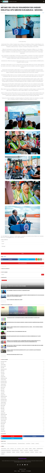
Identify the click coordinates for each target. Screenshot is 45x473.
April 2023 (22, 370)
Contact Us (23, 471)
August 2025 (22, 413)
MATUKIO (32, 452)
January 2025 (22, 402)
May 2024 (22, 390)
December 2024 (22, 400)
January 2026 (22, 420)
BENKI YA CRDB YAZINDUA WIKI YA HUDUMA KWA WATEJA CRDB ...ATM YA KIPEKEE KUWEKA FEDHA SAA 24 (25, 327)
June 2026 (22, 428)
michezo (37, 443)
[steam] (18, 465)
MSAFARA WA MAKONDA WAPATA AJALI (15, 354)
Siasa (41, 452)
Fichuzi (24, 469)
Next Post (42, 266)
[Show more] (43, 259)
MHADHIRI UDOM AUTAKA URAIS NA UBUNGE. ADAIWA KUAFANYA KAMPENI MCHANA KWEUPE (25, 322)
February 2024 (22, 385)
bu (15, 448)
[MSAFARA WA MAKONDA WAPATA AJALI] (3, 356)
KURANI (21, 450)
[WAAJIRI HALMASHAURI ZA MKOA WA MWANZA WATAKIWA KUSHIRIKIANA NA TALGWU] (3, 337)
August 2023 (22, 376)
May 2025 (22, 408)
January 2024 (22, 384)
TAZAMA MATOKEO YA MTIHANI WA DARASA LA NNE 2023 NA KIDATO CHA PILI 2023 (23, 317)
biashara (12, 448)
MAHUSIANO (9, 452)
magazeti (31, 450)
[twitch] (27, 465)
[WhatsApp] (39, 259)
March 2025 (22, 405)
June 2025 (22, 410)
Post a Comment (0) (22, 263)
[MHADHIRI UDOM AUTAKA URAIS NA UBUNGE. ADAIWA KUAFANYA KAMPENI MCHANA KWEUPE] (3, 323)
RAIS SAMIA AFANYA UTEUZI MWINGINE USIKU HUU (16, 331)
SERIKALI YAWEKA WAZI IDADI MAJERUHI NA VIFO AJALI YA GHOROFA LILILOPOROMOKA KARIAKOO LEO (24, 350)
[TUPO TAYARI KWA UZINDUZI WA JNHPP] (3, 301)
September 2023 (22, 378)
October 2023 (22, 379)
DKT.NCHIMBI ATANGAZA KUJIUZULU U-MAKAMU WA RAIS (18, 290)
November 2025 (22, 417)
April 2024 (22, 388)
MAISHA (13, 452)
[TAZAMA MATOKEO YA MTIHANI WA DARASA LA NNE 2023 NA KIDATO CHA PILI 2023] (3, 319)
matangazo (27, 452)
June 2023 (22, 373)
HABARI (5, 5)
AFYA (8, 448)
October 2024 (22, 397)
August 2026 (22, 431)
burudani (19, 448)
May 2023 (22, 372)
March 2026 (22, 423)
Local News (28, 443)
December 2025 (22, 419)
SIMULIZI (2, 454)
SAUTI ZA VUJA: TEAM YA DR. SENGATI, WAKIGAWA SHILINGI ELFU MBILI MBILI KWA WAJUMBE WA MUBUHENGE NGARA (25, 346)
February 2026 (22, 422)
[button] (1, 1)
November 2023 (22, 381)
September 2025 (22, 414)
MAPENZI (17, 452)
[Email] (41, 259)
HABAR (26, 448)
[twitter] (22, 465)
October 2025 (22, 416)
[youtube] (25, 465)
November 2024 (22, 399)
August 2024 (22, 394)
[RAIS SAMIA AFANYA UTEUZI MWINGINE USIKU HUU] (3, 333)
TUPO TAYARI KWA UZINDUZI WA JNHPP (14, 299)
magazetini (36, 450)
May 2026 (22, 426)
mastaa (32, 443)
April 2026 (22, 425)
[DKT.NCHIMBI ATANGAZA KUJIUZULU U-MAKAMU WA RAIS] (3, 292)
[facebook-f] (20, 465)
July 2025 (22, 411)
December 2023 (22, 382)
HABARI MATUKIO (40, 448)
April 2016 (22, 367)
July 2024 (22, 393)
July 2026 (22, 429)
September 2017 (22, 369)
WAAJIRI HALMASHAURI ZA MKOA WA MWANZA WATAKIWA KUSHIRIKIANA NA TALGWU (24, 336)
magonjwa (3, 452)
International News (21, 443)
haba (23, 448)
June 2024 (22, 391)
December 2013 (22, 361)
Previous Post (3, 266)
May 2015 (22, 363)
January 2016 (22, 364)
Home (2, 5)
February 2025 (22, 403)
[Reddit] (36, 259)
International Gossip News (12, 443)
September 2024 (22, 396)
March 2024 (22, 387)
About (19, 471)
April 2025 (22, 406)
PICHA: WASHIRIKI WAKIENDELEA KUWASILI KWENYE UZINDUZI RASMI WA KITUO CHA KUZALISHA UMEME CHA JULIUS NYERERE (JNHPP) (25, 296)
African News (3, 443)
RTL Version (29, 471)
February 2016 (22, 366)
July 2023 (22, 375)
